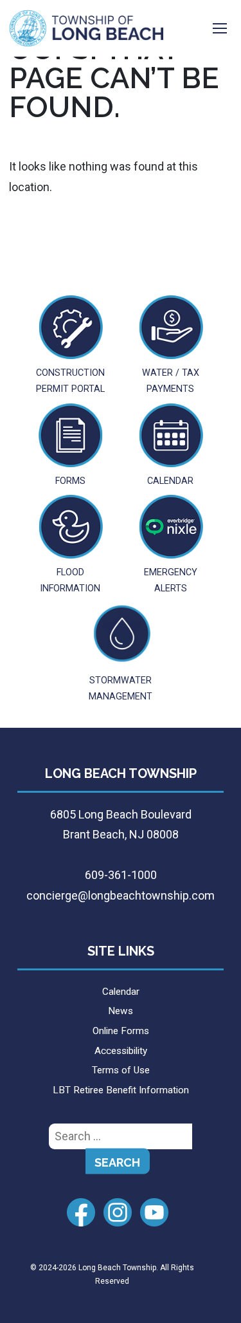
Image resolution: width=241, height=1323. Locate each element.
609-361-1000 (121, 875)
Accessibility (120, 1051)
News (120, 1011)
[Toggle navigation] (220, 28)
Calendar (120, 991)
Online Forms (121, 1031)
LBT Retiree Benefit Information (121, 1090)
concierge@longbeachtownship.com (120, 895)
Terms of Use (121, 1070)
